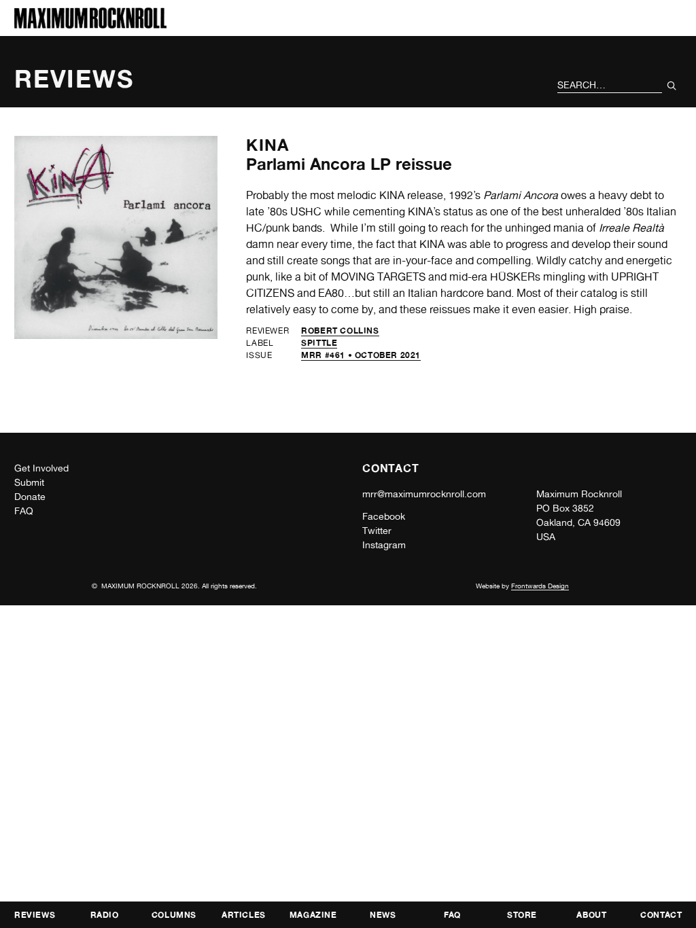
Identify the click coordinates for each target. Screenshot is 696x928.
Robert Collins (340, 330)
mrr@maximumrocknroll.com (424, 493)
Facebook (383, 516)
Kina (267, 145)
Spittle (319, 343)
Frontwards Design (540, 586)
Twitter (377, 530)
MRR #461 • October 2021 (361, 355)
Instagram (384, 544)
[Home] (90, 24)
